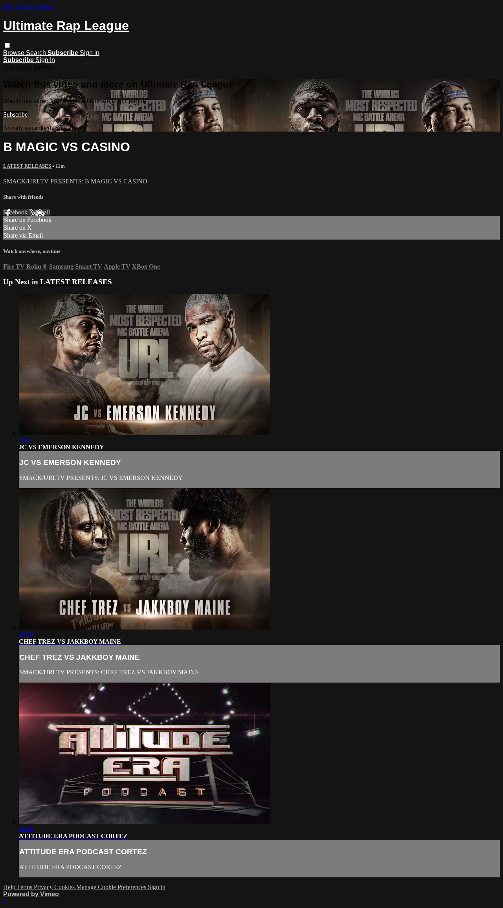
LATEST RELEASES (27, 166)
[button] (7, 45)
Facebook (16, 212)
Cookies (65, 887)
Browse (14, 52)
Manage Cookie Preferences (112, 887)
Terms (25, 887)
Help (10, 887)
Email (42, 212)
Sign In (45, 60)
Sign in (89, 52)
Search (37, 52)
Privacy (44, 887)
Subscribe (15, 114)
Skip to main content (28, 6)
